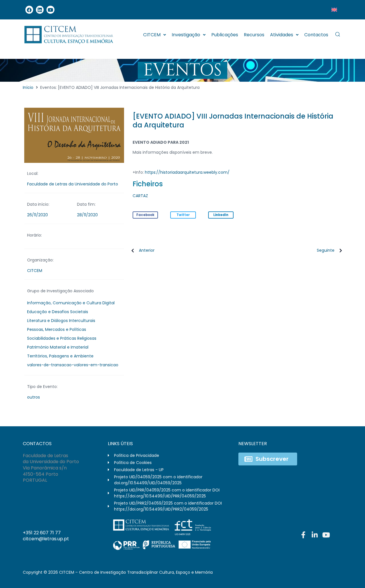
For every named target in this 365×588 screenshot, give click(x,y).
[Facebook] (29, 9)
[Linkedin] (40, 9)
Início (28, 87)
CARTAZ (140, 196)
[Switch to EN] (334, 9)
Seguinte (325, 250)
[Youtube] (50, 9)
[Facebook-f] (303, 534)
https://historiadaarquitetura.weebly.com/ (187, 172)
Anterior (147, 250)
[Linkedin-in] (314, 534)
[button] (145, 215)
